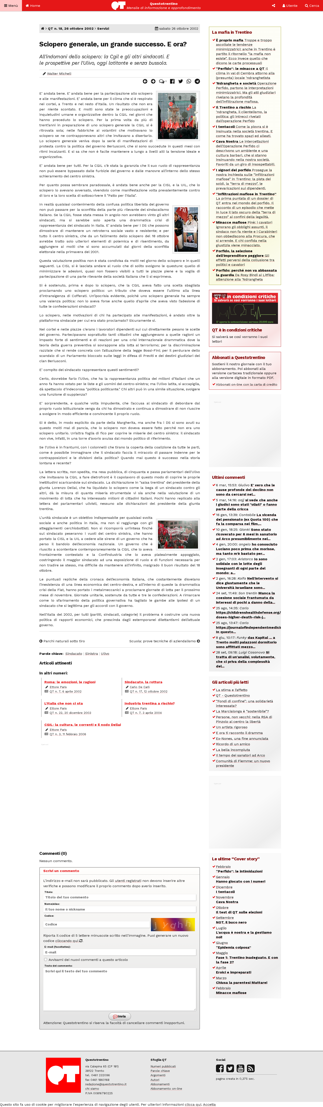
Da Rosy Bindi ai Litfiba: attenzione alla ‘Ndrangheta (246, 275)
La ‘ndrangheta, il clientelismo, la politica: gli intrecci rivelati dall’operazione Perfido (241, 114)
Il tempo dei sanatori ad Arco (240, 755)
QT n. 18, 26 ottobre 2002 (71, 28)
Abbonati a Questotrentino (238, 357)
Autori (155, 1079)
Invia (121, 1016)
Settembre (231, 920)
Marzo (241, 980)
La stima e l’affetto (231, 690)
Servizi (103, 28)
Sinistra (91, 654)
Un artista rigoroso (231, 727)
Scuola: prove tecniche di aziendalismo (163, 641)
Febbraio (239, 869)
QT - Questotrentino (233, 695)
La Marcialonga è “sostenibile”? (242, 711)
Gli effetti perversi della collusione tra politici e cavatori (245, 258)
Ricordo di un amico (233, 744)
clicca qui (193, 1104)
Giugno (233, 945)
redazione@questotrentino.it (106, 1084)
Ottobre (239, 909)
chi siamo (92, 1088)
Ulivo (105, 654)
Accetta (209, 1104)
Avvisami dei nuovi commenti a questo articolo (88, 960)
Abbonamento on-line (166, 1088)
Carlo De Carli (140, 687)
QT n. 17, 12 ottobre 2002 (148, 691)
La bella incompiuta (233, 750)
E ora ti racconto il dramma (239, 733)
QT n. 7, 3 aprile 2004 (146, 712)
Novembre (227, 899)
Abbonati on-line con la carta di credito (246, 384)
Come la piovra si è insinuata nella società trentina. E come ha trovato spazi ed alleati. (244, 131)
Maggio (247, 957)
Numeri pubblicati (163, 1066)
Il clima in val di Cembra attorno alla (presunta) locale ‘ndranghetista (245, 73)
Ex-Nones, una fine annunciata (242, 738)
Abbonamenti (160, 1084)
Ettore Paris (58, 687)
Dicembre (225, 889)
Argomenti (158, 1075)
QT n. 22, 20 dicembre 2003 (70, 712)
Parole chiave (160, 1070)
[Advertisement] (119, 795)
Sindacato (73, 654)
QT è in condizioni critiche (237, 329)
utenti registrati (128, 881)
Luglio (244, 932)
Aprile (233, 970)
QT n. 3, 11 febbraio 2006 (68, 734)
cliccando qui (67, 941)
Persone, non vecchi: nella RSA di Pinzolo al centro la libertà (244, 719)
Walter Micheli (59, 74)
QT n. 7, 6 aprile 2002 (66, 691)
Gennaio (240, 879)
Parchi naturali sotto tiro (63, 641)
